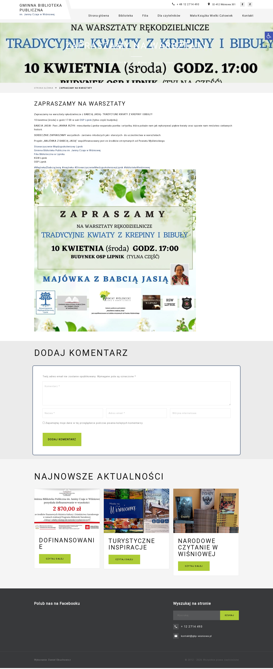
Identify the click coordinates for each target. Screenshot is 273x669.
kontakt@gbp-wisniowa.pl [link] (196, 636)
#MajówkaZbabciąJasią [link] (47, 167)
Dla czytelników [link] (169, 15)
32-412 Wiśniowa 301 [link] (224, 4)
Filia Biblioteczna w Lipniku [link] (49, 154)
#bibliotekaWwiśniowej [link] (137, 167)
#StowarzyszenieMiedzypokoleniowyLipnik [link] (99, 167)
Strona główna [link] (98, 15)
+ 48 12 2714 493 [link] (188, 4)
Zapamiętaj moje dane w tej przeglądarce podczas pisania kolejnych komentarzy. (94, 423)
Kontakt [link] (247, 15)
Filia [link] (145, 15)
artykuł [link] (131, 62)
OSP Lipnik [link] (86, 120)
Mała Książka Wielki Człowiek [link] (211, 15)
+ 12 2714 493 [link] (191, 626)
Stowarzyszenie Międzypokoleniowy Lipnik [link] (58, 146)
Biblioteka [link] (126, 15)
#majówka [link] (68, 167)
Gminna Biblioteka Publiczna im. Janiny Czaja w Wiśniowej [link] (67, 150)
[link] (269, 36)
